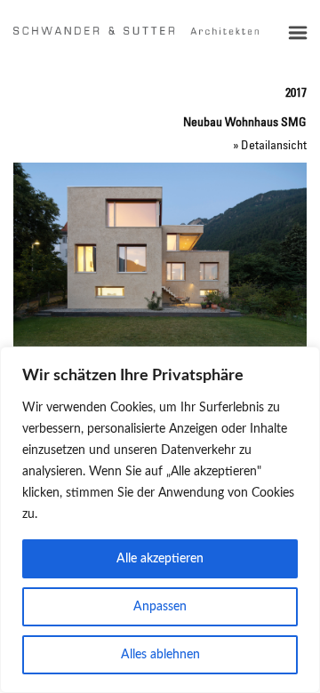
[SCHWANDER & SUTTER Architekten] (136, 30)
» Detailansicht (270, 144)
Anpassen (160, 607)
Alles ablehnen (160, 655)
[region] (160, 519)
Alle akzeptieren (160, 559)
